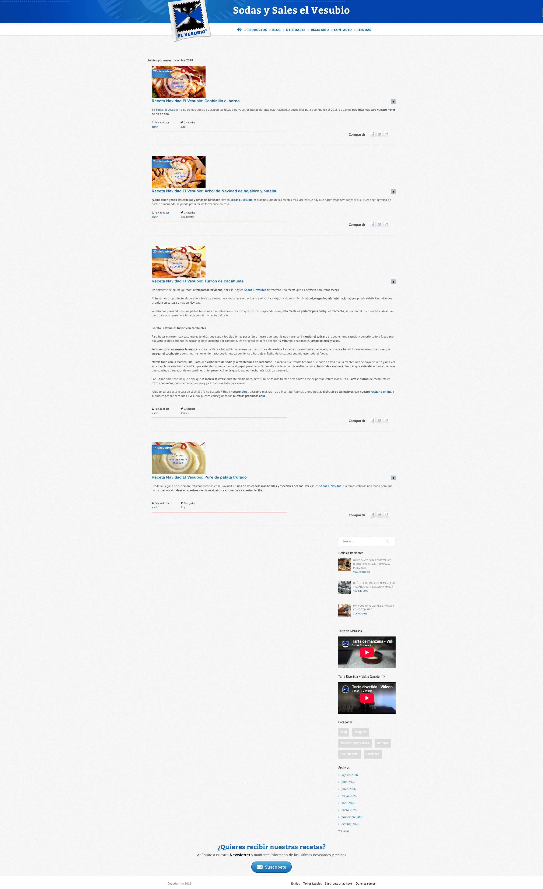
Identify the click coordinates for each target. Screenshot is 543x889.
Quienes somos (365, 883)
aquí (262, 396)
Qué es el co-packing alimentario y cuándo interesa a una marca (374, 584)
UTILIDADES (295, 30)
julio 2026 (348, 782)
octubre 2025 (350, 824)
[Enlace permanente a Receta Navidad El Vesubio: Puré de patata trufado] (179, 473)
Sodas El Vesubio (167, 110)
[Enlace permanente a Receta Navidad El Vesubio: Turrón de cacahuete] (179, 277)
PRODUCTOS (257, 30)
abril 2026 (348, 803)
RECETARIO (320, 30)
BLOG (276, 30)
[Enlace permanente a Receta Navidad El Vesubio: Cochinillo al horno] (179, 97)
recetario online (381, 392)
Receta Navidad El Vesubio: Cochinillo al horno (196, 101)
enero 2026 (349, 810)
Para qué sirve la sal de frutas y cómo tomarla (373, 607)
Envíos (295, 883)
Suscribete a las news (339, 883)
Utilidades (372, 754)
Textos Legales (312, 883)
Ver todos (343, 831)
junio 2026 (348, 789)
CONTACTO (343, 30)
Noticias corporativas (355, 743)
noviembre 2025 (352, 817)
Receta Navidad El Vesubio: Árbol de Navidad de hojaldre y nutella (214, 191)
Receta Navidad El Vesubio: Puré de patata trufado (199, 477)
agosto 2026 (349, 775)
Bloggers (361, 732)
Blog (183, 126)
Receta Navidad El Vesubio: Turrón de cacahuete (198, 281)
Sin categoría (349, 754)
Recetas (190, 216)
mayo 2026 (349, 796)
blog (245, 392)
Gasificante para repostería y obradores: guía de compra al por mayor (372, 564)
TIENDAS (364, 30)
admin (155, 126)
